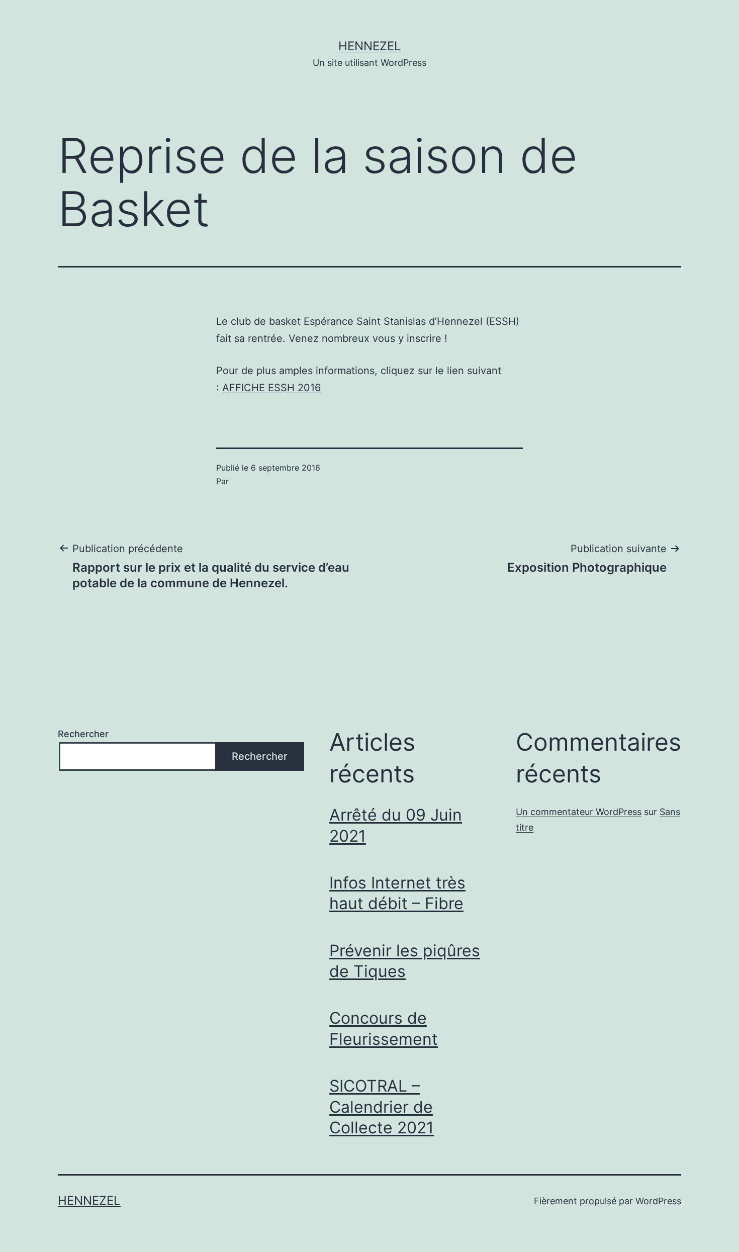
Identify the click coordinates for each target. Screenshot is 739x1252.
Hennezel (369, 46)
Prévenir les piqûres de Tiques (404, 961)
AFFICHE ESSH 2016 (271, 388)
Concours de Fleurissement (383, 1028)
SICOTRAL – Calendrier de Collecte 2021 (381, 1106)
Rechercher (83, 734)
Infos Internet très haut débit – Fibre (397, 893)
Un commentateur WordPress (578, 812)
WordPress (658, 1201)
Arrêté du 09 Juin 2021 (395, 825)
